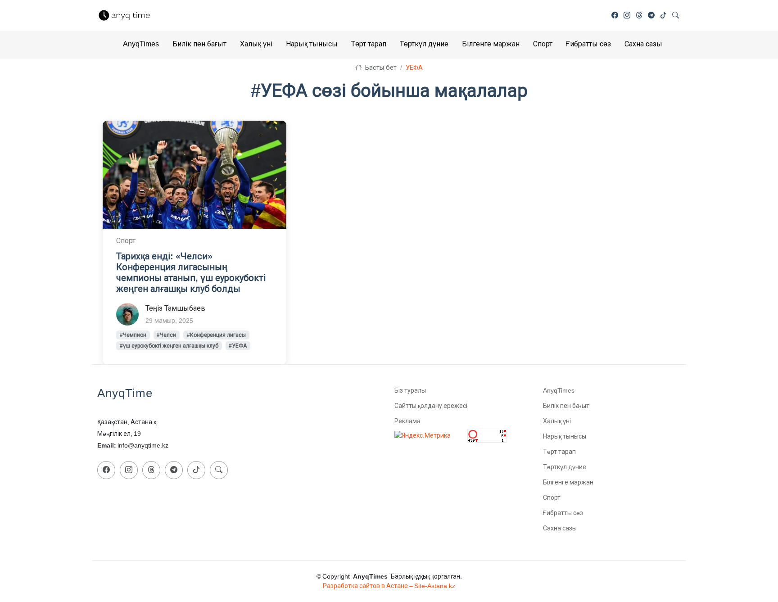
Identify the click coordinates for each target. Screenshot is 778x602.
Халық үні (256, 44)
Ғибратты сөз (588, 44)
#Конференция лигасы (216, 335)
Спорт (542, 44)
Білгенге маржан (491, 44)
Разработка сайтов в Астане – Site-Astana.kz (389, 585)
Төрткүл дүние (424, 44)
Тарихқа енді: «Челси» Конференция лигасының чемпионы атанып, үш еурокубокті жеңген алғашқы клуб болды (191, 272)
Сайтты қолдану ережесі (430, 406)
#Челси (166, 335)
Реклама (407, 421)
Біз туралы (410, 390)
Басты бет (379, 68)
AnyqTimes (141, 44)
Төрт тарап (368, 44)
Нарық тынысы (312, 44)
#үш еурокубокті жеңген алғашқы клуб (169, 346)
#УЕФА (238, 346)
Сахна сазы (643, 44)
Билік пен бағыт (199, 44)
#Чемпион (133, 335)
